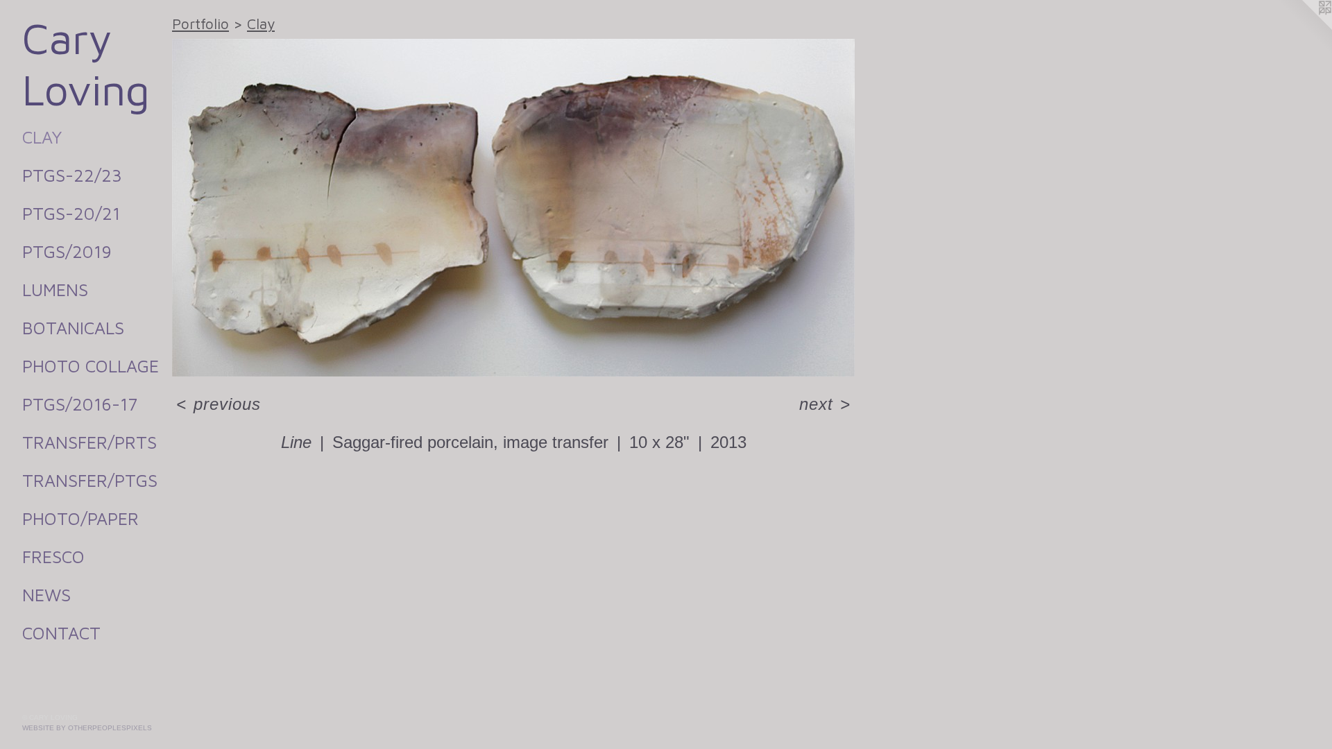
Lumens (55, 289)
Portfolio (200, 23)
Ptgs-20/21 (71, 213)
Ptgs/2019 (67, 251)
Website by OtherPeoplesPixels (87, 728)
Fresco (53, 556)
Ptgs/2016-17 (79, 404)
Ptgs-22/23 (72, 175)
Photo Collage (90, 366)
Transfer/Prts (89, 442)
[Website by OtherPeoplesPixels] (1304, 27)
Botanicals (73, 328)
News (46, 595)
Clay (42, 137)
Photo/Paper (80, 518)
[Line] (513, 208)
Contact (61, 633)
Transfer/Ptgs (89, 480)
